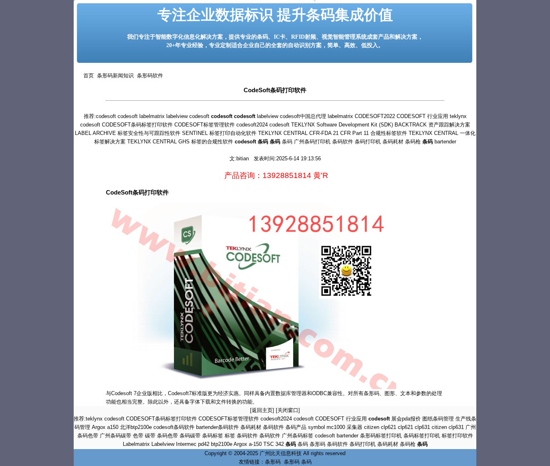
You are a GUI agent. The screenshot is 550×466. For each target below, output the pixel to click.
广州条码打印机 (312, 142)
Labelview (162, 444)
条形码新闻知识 (114, 75)
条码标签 (212, 436)
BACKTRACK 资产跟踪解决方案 (432, 125)
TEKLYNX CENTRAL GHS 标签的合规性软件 (180, 142)
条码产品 (295, 427)
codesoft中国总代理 (303, 116)
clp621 (405, 427)
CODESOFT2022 (375, 116)
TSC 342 (273, 444)
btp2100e (221, 444)
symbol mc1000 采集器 (335, 427)
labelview (177, 116)
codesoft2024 (252, 125)
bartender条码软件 (217, 427)
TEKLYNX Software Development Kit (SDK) (342, 125)
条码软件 (342, 142)
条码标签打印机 (421, 436)
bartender (445, 142)
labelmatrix (152, 116)
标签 (230, 436)
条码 (287, 142)
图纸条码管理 (438, 419)
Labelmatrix (136, 444)
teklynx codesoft (105, 419)
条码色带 (167, 436)
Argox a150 (105, 427)
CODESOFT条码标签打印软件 (137, 125)
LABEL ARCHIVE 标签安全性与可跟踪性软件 (127, 133)
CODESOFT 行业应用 (422, 116)
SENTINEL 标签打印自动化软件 (219, 133)
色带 (138, 436)
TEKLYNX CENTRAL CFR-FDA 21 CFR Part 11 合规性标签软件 (332, 133)
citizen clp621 (380, 427)
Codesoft (122, 393)
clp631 (422, 427)
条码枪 (413, 142)
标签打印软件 (457, 436)
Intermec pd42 (192, 444)
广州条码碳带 (115, 436)
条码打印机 (368, 142)
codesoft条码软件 (173, 427)
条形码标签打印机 (381, 436)
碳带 (150, 436)
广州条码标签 (297, 436)
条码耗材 (393, 142)
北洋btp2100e (136, 427)
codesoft (106, 116)
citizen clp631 (448, 427)
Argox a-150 (248, 444)
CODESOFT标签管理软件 (204, 125)
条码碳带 (190, 436)
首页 (88, 75)
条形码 (317, 444)
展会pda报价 (406, 419)
